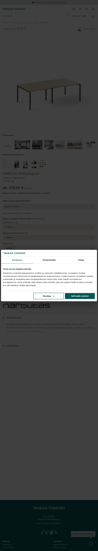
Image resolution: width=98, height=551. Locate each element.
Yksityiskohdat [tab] (49, 260)
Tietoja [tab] (81, 260)
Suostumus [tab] (17, 260)
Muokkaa (47, 296)
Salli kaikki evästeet (80, 296)
